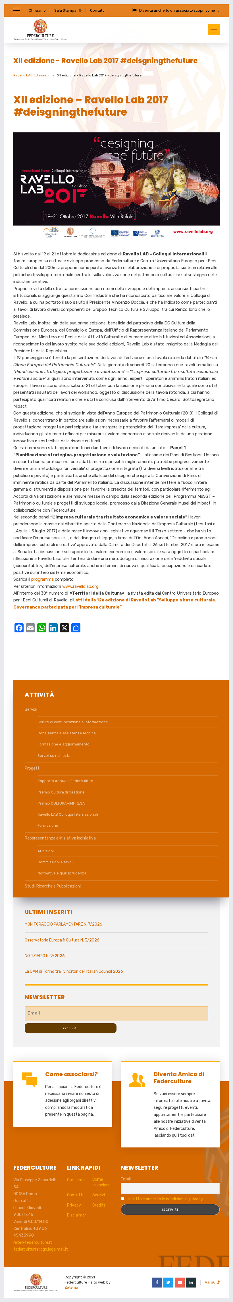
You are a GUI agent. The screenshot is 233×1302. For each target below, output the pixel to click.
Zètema (71, 1287)
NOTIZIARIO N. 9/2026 (45, 955)
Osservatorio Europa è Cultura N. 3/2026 (62, 940)
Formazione (48, 825)
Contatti (97, 10)
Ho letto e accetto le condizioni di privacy (165, 1199)
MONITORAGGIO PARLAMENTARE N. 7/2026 (63, 924)
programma (43, 579)
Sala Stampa (65, 10)
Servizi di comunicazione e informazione (73, 722)
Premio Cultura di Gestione (61, 792)
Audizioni (46, 851)
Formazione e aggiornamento (64, 744)
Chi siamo (37, 10)
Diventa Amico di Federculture (179, 1077)
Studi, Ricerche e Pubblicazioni (53, 886)
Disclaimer (76, 1215)
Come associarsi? (71, 1074)
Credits (99, 1205)
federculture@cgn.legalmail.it (40, 1249)
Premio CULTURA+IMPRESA (61, 803)
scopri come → (207, 10)
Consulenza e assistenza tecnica (67, 733)
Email (126, 1179)
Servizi (31, 709)
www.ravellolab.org (80, 586)
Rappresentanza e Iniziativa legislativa (60, 838)
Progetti (32, 768)
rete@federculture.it (32, 1242)
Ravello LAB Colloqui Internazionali (68, 814)
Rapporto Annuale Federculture (65, 781)
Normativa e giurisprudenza (62, 873)
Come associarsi (101, 1182)
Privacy (74, 1205)
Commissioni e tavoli (55, 862)
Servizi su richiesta (54, 755)
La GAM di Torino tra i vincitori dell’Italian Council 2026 (74, 971)
